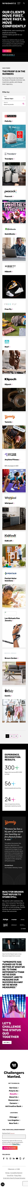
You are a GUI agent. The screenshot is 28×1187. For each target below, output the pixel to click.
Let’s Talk (6, 1042)
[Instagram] (10, 1158)
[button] (14, 98)
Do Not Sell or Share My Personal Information (14, 1178)
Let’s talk (6, 51)
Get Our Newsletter (10, 1148)
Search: (6, 102)
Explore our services (7, 54)
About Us (13, 1097)
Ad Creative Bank (13, 1106)
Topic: (5, 96)
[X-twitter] (7, 1158)
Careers (13, 1103)
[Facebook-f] (3, 1158)
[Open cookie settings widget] (3, 1184)
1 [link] (7, 736)
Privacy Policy (15, 1144)
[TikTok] (23, 1158)
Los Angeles (13, 1120)
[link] (20, 736)
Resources (13, 1100)
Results (13, 1094)
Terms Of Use (10, 1175)
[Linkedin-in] (13, 1158)
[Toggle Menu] (19, 3)
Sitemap (7, 1173)
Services (13, 1088)
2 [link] (11, 736)
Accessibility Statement (16, 1173)
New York (13, 1123)
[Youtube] (17, 1158)
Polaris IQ (13, 1091)
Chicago (13, 1117)
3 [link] (16, 736)
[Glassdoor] (20, 1158)
